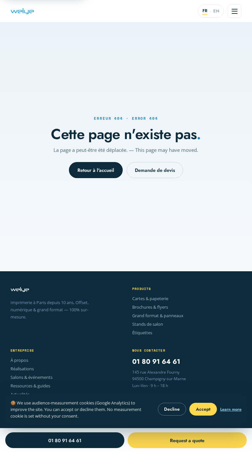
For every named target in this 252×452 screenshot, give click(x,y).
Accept (203, 409)
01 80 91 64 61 (156, 361)
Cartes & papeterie (150, 298)
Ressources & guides (30, 386)
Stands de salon (147, 324)
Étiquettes (142, 333)
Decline (172, 409)
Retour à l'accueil (95, 170)
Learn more (231, 409)
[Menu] (235, 11)
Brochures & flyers (150, 307)
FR (204, 11)
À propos (19, 360)
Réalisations (22, 369)
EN (216, 11)
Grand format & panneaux (157, 315)
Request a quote (187, 440)
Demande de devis (155, 170)
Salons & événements (31, 377)
